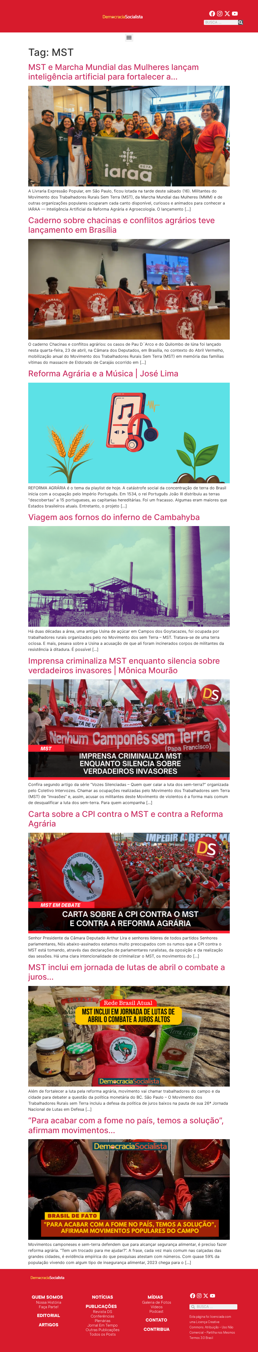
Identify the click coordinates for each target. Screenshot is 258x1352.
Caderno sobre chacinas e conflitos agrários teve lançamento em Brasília (121, 225)
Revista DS (102, 1312)
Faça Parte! (48, 1307)
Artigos (48, 1325)
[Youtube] (234, 13)
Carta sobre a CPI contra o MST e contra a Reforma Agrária (125, 818)
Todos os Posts (102, 1334)
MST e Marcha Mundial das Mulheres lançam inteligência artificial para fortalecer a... (113, 72)
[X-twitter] (227, 13)
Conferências (102, 1316)
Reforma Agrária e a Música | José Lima (103, 373)
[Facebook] (212, 13)
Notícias (102, 1297)
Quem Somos (47, 1297)
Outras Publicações (102, 1330)
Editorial (48, 1316)
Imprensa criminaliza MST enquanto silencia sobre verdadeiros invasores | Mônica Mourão (124, 665)
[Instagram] (219, 13)
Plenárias (102, 1321)
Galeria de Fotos (156, 1302)
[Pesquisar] (240, 22)
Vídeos (157, 1307)
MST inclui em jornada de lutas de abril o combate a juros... (126, 972)
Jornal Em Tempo (102, 1325)
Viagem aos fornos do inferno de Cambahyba (114, 517)
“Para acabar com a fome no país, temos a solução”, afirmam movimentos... (126, 1125)
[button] (129, 37)
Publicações (101, 1306)
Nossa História (48, 1302)
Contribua (157, 1329)
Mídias (155, 1297)
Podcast (156, 1311)
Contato (156, 1320)
